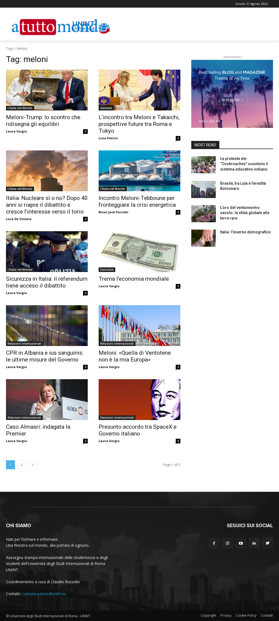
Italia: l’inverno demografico (245, 232)
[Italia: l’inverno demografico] (203, 238)
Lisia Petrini (108, 138)
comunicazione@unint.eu (44, 593)
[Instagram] (227, 543)
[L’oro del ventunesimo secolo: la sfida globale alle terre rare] (203, 213)
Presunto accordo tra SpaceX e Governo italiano (138, 430)
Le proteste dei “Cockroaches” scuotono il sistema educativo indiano (244, 163)
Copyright (208, 615)
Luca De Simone (18, 219)
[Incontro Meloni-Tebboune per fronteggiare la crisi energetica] (139, 170)
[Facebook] (214, 543)
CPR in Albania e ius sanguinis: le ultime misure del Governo (44, 356)
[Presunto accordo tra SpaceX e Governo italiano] (139, 399)
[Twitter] (267, 543)
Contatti (267, 615)
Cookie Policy (246, 615)
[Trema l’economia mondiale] (139, 251)
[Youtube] (240, 543)
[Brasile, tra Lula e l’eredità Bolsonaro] (203, 189)
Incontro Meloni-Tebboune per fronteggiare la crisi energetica (137, 201)
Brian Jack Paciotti (113, 212)
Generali (106, 108)
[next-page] (33, 464)
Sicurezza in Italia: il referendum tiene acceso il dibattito (46, 282)
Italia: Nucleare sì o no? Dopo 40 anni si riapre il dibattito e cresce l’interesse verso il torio (47, 205)
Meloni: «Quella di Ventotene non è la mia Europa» (135, 356)
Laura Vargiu (16, 131)
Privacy (225, 615)
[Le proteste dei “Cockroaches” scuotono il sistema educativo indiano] (203, 164)
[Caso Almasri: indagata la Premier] (47, 399)
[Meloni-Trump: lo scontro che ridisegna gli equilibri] (47, 90)
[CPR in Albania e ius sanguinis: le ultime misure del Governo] (47, 325)
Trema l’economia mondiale (134, 279)
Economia (107, 269)
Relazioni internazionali (24, 343)
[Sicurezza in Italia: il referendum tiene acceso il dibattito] (47, 251)
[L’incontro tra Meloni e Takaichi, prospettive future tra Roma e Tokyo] (139, 90)
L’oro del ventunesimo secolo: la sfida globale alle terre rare (244, 212)
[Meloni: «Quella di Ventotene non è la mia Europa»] (139, 325)
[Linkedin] (254, 543)
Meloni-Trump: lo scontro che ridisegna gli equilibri (43, 120)
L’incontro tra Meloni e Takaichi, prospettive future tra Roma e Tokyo (139, 124)
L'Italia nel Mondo (20, 108)
